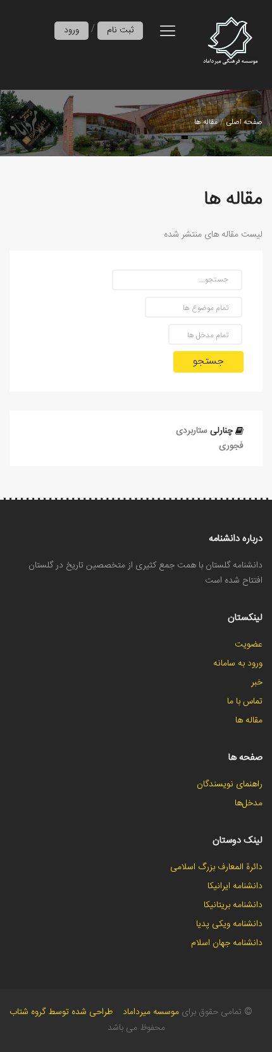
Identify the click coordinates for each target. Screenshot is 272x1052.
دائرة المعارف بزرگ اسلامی (216, 867)
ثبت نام (120, 30)
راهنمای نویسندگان (230, 784)
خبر (257, 682)
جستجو (208, 361)
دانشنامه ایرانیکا (235, 886)
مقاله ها (206, 122)
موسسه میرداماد (151, 1012)
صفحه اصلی (244, 122)
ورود (71, 30)
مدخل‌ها (249, 803)
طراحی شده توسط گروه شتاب (61, 1012)
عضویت (249, 644)
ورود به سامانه (238, 663)
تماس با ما (245, 701)
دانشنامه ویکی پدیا (229, 924)
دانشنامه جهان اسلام (227, 943)
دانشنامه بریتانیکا (233, 905)
